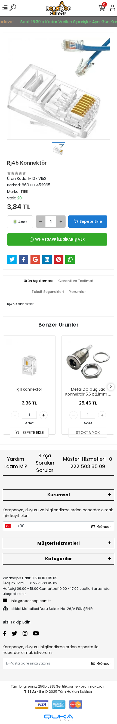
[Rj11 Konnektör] (29, 362)
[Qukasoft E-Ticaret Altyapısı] (58, 717)
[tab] (38, 280)
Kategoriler (58, 559)
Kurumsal (58, 495)
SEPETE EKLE (32, 432)
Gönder (104, 526)
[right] (111, 387)
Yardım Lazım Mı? (15, 463)
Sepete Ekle (90, 221)
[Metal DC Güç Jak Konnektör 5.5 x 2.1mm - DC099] (87, 362)
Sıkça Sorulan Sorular (45, 463)
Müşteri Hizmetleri (87, 463)
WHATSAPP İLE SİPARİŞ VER (60, 239)
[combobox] (9, 526)
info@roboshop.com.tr (31, 600)
